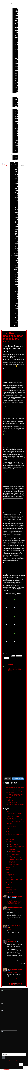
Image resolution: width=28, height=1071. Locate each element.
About (14, 108)
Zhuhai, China (17, 91)
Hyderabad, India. (19, 43)
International (16, 5)
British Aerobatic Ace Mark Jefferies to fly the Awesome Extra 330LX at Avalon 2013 (15, 821)
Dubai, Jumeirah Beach (17, 36)
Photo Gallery (17, 98)
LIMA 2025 (8, 797)
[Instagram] (21, 1064)
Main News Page (10, 866)
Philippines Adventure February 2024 (15, 804)
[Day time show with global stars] (14, 691)
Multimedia (16, 255)
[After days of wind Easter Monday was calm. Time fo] (14, 761)
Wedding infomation (18, 144)
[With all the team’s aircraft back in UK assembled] (14, 747)
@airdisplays (9, 910)
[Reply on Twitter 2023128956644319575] (8, 965)
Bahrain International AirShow (18, 18)
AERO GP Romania (17, 61)
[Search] (3, 1057)
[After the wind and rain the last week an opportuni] (14, 718)
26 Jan (15, 972)
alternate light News (14, 1060)
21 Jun (15, 910)
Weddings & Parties (11, 889)
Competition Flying (19, 150)
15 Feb (16, 942)
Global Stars (9, 833)
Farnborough (11, 853)
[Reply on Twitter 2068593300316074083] (8, 922)
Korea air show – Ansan (17, 50)
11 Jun (15, 929)
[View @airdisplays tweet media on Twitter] (9, 919)
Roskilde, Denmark (18, 65)
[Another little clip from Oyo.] (14, 775)
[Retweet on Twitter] (6, 937)
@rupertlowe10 (10, 942)
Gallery (7, 831)
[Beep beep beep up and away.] (14, 767)
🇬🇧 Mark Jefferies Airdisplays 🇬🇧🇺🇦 (15, 908)
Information (9, 841)
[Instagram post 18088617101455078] (14, 693)
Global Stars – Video (17, 126)
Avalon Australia (17, 14)
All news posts (16, 111)
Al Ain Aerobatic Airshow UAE (13, 816)
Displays (8, 829)
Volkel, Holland (17, 83)
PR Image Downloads (18, 104)
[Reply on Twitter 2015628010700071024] (8, 979)
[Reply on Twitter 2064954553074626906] (8, 934)
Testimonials (9, 882)
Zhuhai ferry (9, 890)
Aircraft (8, 815)
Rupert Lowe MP (11, 941)
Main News (14, 318)
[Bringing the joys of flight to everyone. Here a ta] (14, 675)
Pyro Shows (9, 877)
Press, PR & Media (10, 876)
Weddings (15, 94)
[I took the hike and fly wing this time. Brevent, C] (14, 680)
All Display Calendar (11, 818)
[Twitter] (11, 1064)
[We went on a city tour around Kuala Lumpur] (14, 688)
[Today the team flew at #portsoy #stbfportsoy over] (14, 708)
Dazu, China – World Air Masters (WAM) (17, 27)
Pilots (7, 872)
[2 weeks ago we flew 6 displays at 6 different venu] (14, 771)
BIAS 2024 (8, 799)
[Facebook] (7, 1064)
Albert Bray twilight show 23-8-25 (14, 794)
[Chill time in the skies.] (14, 765)
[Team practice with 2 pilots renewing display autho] (14, 732)
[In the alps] (14, 751)
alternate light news (18, 157)
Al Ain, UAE (16, 10)
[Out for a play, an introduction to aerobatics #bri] (14, 739)
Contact (16, 325)
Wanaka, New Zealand (18, 87)
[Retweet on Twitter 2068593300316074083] (11, 922)
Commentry (9, 825)
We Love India (9, 805)
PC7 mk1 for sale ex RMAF (12, 786)
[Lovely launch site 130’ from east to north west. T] (14, 755)
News (7, 869)
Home (14, 3)
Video (7, 884)
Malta (9, 856)
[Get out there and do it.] (14, 685)
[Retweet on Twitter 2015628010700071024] (11, 979)
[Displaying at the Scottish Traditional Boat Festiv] (14, 700)
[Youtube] (16, 1064)
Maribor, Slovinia (18, 57)
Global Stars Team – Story (17, 118)
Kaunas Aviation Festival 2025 (13, 796)
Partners (19, 152)
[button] (23, 163)
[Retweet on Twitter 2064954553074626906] (11, 934)
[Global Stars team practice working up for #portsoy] (14, 725)
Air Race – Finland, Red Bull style (14, 813)
